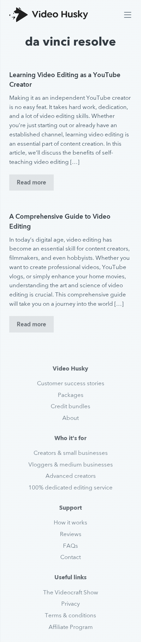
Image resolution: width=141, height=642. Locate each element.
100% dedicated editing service (70, 487)
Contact (70, 557)
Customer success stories (70, 383)
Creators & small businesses (71, 452)
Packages (71, 394)
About (70, 417)
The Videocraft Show (70, 592)
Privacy (70, 603)
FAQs (70, 545)
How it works (70, 522)
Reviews (70, 534)
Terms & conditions (70, 615)
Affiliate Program (71, 626)
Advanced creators (71, 475)
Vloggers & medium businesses (70, 464)
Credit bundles (70, 406)
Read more (31, 182)
